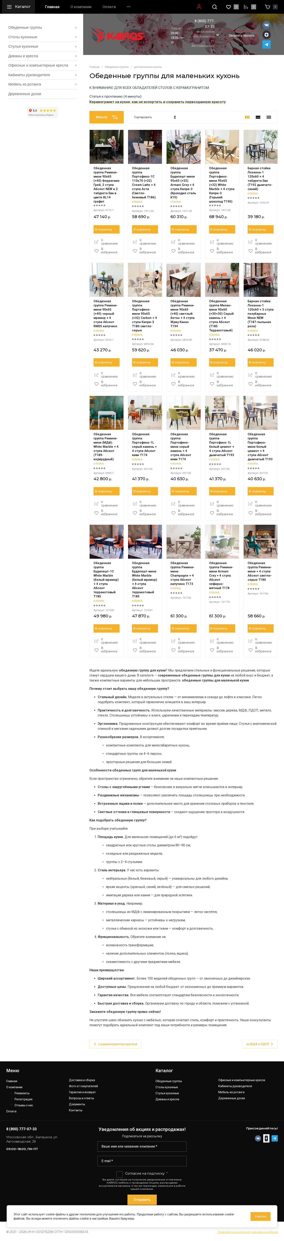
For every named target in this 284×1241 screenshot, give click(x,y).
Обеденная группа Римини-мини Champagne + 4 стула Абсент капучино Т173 (182, 573)
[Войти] (199, 7)
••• (129, 7)
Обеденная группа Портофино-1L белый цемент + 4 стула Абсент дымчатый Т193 (221, 444)
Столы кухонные (167, 1087)
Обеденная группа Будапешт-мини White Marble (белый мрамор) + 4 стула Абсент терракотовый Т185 (144, 579)
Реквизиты (22, 1093)
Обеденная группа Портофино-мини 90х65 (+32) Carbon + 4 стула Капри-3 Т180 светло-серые (144, 315)
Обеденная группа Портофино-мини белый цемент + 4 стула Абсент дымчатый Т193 (260, 446)
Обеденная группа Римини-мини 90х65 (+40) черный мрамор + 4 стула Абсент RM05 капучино (106, 313)
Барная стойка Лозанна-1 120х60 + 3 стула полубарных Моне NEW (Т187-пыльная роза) (261, 313)
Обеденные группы (169, 1081)
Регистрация (23, 1099)
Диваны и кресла (167, 1099)
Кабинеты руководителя (235, 1086)
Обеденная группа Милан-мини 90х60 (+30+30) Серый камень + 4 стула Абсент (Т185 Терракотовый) (221, 315)
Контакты (75, 1110)
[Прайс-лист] (269, 117)
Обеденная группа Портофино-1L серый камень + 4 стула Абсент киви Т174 (144, 444)
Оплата (109, 7)
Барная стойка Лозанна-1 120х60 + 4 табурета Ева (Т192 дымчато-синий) (260, 178)
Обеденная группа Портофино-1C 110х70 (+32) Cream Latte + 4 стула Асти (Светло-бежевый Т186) (144, 182)
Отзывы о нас (24, 1105)
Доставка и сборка (82, 1080)
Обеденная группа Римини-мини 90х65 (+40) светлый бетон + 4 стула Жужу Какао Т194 (182, 313)
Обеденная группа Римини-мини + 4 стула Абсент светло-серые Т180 (260, 571)
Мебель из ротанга (231, 1092)
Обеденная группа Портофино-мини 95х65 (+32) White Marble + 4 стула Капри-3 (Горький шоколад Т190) (222, 184)
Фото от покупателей (83, 1086)
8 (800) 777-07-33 (21, 1129)
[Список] (258, 117)
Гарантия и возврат (82, 1092)
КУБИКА (137, 201)
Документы (77, 1104)
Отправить (142, 1200)
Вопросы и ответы (81, 1098)
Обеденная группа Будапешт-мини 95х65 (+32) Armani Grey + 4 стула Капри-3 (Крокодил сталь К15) (183, 182)
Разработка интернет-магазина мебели (248, 1232)
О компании (80, 7)
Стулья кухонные (167, 1093)
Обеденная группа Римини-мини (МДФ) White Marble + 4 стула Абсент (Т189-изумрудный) (106, 446)
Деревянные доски (231, 1098)
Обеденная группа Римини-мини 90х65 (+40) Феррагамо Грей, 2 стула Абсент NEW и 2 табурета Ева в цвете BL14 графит (107, 184)
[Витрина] (247, 117)
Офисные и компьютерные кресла (241, 1080)
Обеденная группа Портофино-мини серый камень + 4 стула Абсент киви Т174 (180, 446)
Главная (52, 7)
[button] (214, 7)
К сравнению (109, 242)
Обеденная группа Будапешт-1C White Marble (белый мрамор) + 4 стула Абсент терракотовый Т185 (106, 579)
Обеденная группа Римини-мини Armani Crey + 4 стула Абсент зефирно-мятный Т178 (221, 575)
